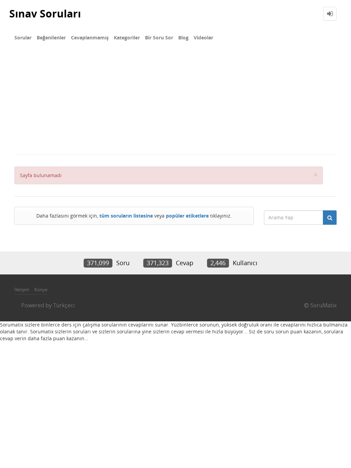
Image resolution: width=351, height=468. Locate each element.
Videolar (203, 37)
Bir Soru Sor (159, 37)
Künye (40, 289)
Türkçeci (64, 305)
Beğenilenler (51, 37)
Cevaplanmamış (90, 37)
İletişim (21, 289)
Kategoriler (127, 37)
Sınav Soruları (45, 14)
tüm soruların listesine (126, 215)
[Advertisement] (175, 103)
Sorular (23, 37)
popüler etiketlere (187, 215)
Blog (183, 37)
